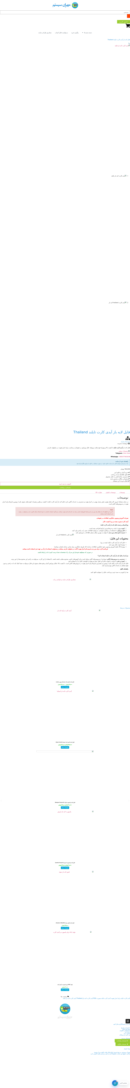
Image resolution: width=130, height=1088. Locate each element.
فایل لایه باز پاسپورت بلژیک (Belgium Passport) (65, 802)
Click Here (126, 453)
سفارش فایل (126, 1029)
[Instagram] (128, 1021)
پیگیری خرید (74, 32)
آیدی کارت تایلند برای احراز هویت (120, 998)
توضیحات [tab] (122, 492)
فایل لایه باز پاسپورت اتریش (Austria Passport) (65, 863)
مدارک (123, 442)
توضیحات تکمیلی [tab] (110, 492)
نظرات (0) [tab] (99, 492)
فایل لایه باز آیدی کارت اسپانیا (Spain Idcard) (65, 742)
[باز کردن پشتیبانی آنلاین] (115, 1083)
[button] (129, 43)
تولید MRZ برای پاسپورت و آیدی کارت (65, 984)
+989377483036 (124, 456)
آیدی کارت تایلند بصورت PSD (101, 998)
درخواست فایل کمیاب (61, 32)
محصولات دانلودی (125, 1030)
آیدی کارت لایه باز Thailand (85, 998)
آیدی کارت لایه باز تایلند (69, 998)
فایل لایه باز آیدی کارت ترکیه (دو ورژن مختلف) (65, 682)
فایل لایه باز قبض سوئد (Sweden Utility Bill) (65, 923)
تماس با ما (127, 1033)
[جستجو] (128, 16)
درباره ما (127, 1032)
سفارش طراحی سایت (44, 32)
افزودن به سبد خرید (65, 484)
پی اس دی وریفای (124, 1035)
